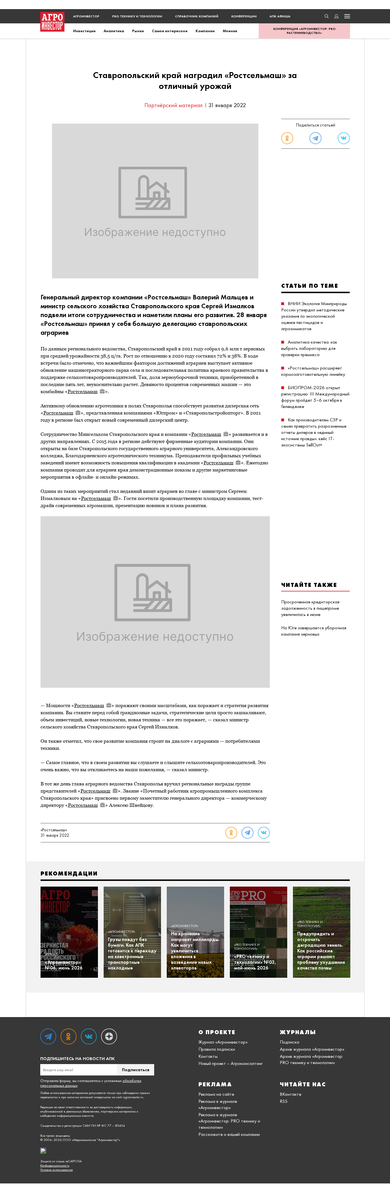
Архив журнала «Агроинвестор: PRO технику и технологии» (311, 1059)
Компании (205, 30)
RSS (284, 1101)
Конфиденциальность (54, 1165)
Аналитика (114, 30)
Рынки (138, 30)
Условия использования (56, 1170)
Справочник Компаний (196, 16)
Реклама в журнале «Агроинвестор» (217, 1104)
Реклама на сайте (216, 1094)
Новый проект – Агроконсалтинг (230, 1063)
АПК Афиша (280, 16)
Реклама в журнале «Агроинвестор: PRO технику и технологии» (229, 1120)
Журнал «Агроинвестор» (223, 1042)
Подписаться (135, 1070)
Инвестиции (84, 30)
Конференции (244, 16)
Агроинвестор (86, 16)
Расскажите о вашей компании (229, 1134)
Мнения (230, 30)
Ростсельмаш (83, 391)
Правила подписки (216, 1049)
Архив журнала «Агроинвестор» (312, 1049)
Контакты (208, 1056)
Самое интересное (170, 30)
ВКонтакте (290, 1094)
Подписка (289, 1042)
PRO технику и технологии (137, 16)
